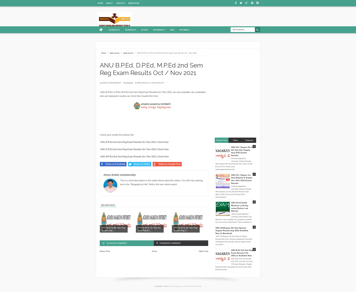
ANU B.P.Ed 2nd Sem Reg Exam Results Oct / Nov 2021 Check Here (134, 142)
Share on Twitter (142, 164)
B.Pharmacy (159, 30)
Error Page (133, 3)
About (109, 3)
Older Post (203, 251)
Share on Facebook (115, 164)
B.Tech (144, 30)
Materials (185, 30)
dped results (157, 83)
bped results (143, 83)
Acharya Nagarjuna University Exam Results (185, 286)
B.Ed (172, 30)
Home (100, 3)
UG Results (114, 30)
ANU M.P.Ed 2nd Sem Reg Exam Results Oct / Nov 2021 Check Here (134, 156)
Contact (120, 3)
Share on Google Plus (169, 164)
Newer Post (105, 251)
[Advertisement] (235, 94)
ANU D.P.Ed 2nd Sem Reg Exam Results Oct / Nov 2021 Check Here (134, 149)
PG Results (130, 30)
